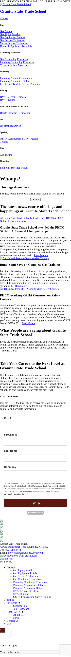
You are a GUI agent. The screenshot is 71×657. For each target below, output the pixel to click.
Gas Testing (6, 154)
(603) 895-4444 (13, 549)
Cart (9, 623)
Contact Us (12, 620)
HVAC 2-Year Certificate (13, 97)
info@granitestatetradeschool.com (25, 552)
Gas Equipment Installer (12, 37)
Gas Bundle (6, 31)
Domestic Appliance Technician (16, 46)
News (16, 617)
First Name (11, 434)
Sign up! (35, 503)
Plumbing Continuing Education (17, 62)
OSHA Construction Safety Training (19, 138)
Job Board (12, 602)
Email (7, 418)
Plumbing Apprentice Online (15, 81)
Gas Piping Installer (10, 34)
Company (10, 467)
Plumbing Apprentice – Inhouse (29, 585)
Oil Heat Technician (10, 125)
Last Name (10, 450)
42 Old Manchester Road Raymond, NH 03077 (25, 546)
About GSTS (13, 611)
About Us (18, 614)
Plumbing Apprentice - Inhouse (16, 78)
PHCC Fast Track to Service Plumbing (20, 84)
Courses (4, 18)
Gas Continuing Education (14, 59)
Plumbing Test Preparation (14, 167)
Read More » (41, 255)
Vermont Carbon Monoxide (14, 65)
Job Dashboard (21, 608)
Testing (4, 141)
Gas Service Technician (12, 40)
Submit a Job (20, 605)
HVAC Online (7, 99)
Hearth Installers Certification (15, 113)
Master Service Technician (14, 43)
